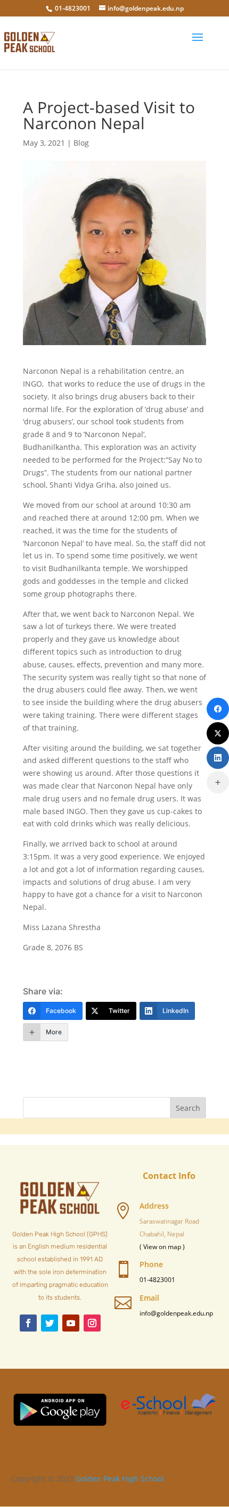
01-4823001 (73, 8)
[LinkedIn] (218, 758)
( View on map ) (162, 1246)
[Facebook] (218, 709)
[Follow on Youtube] (70, 1323)
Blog (81, 143)
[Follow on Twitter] (49, 1323)
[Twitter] (218, 733)
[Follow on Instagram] (92, 1323)
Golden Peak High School (120, 1478)
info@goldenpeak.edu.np (176, 1313)
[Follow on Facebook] (28, 1323)
